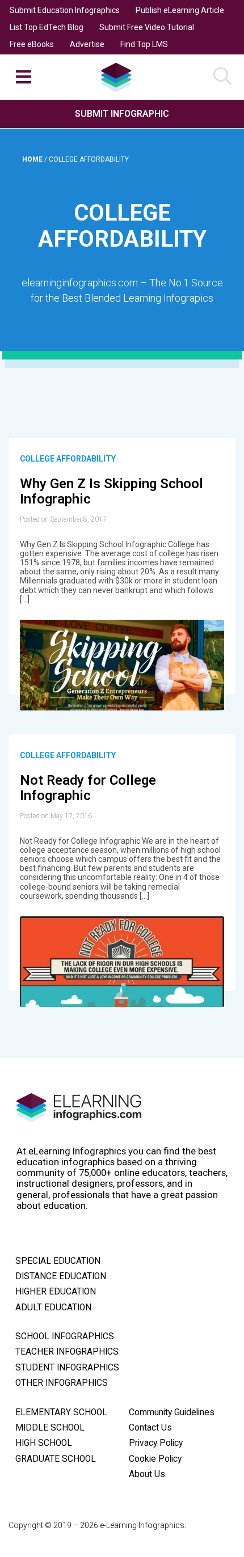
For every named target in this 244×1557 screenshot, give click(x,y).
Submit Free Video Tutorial (146, 27)
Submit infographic (122, 113)
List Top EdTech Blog (46, 27)
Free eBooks (32, 44)
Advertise (87, 44)
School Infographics (64, 1336)
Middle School (50, 1428)
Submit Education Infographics (65, 10)
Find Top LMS (144, 44)
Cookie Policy (155, 1459)
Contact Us (150, 1428)
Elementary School (61, 1412)
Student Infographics (67, 1368)
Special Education (57, 1261)
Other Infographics (61, 1383)
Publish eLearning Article (180, 10)
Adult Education (53, 1307)
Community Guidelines (171, 1412)
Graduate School (55, 1459)
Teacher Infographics (67, 1352)
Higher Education (55, 1292)
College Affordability (68, 459)
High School (43, 1443)
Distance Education (60, 1276)
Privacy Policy (156, 1443)
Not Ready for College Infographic (88, 788)
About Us (147, 1474)
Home (33, 159)
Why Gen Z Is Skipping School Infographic (111, 491)
